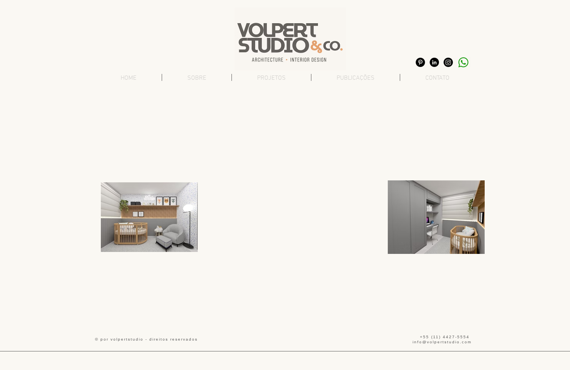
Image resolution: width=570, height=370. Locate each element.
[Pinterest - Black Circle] (420, 62)
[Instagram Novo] (448, 62)
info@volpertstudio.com (442, 342)
